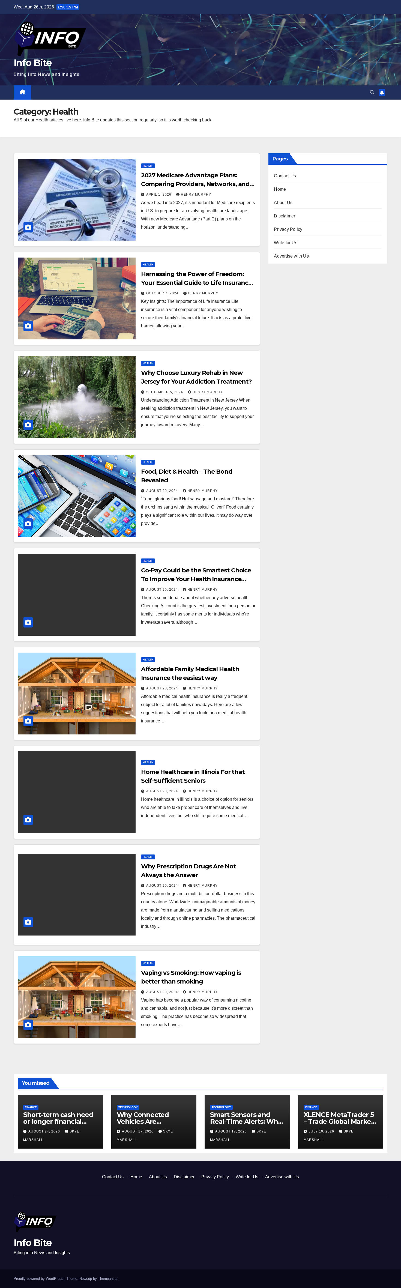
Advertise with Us (291, 256)
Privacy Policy (288, 229)
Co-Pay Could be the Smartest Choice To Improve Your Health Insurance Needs (196, 579)
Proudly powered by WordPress (39, 1279)
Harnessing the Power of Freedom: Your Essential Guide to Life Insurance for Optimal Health (196, 282)
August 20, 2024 (162, 491)
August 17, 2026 (138, 1131)
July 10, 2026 (322, 1131)
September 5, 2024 (165, 392)
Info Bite (33, 62)
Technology (128, 1107)
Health (148, 165)
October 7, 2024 (162, 293)
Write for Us (285, 242)
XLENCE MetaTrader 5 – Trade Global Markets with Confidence (340, 1121)
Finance (31, 1107)
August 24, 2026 (44, 1131)
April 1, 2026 (159, 194)
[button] (372, 92)
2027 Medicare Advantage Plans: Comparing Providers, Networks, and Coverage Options (195, 184)
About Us (283, 202)
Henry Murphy (196, 194)
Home (280, 189)
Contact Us (285, 176)
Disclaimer (284, 216)
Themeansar (107, 1279)
